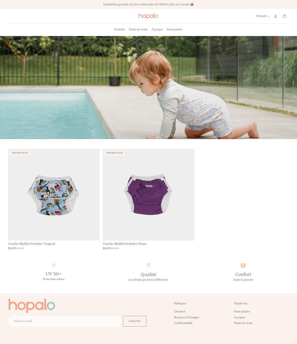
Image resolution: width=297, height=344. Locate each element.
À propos (239, 317)
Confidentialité (183, 323)
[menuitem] (119, 29)
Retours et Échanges (186, 317)
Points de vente (243, 323)
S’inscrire (135, 321)
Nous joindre (242, 311)
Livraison (179, 311)
